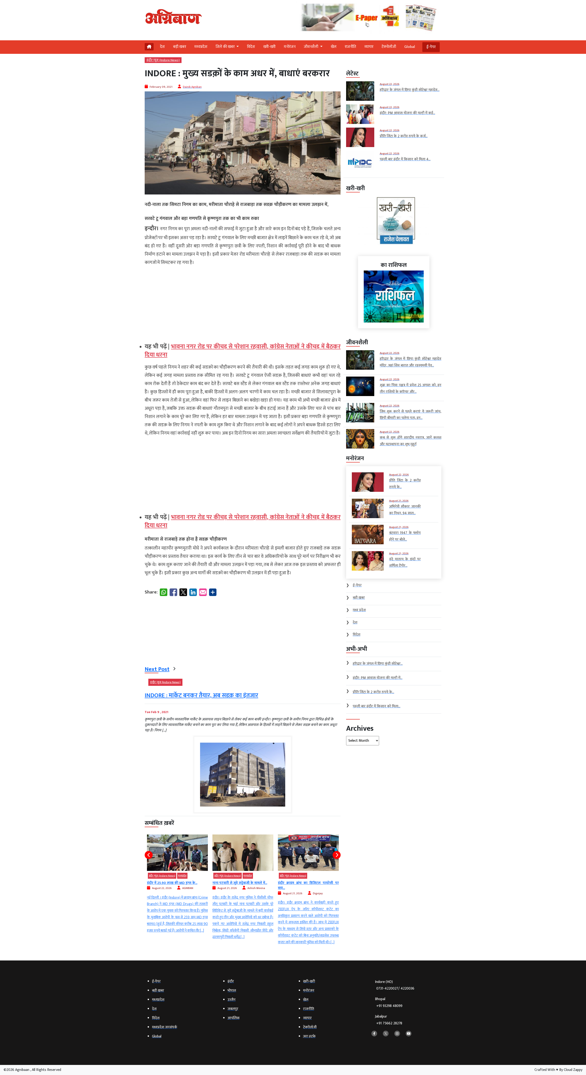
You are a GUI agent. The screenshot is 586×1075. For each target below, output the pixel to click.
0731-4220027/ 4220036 (395, 988)
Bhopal (388, 1002)
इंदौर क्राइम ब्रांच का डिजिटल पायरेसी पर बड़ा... (242, 885)
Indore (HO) (394, 985)
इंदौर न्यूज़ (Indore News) (163, 60)
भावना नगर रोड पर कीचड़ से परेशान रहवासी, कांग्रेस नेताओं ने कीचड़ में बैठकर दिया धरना (243, 351)
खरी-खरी (269, 47)
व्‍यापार (368, 47)
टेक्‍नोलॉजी (389, 47)
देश (162, 47)
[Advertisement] (243, 302)
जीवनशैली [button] (311, 47)
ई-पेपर (431, 47)
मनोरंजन (290, 47)
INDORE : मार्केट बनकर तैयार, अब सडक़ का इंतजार (201, 695)
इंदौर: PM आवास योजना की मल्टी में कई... (306, 883)
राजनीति (350, 47)
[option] (177, 887)
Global (409, 47)
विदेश (251, 47)
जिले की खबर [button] (226, 47)
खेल (333, 47)
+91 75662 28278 (389, 1023)
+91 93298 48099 (389, 1006)
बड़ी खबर (179, 47)
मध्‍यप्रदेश (200, 47)
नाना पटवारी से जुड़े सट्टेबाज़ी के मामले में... (174, 883)
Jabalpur (388, 1019)
